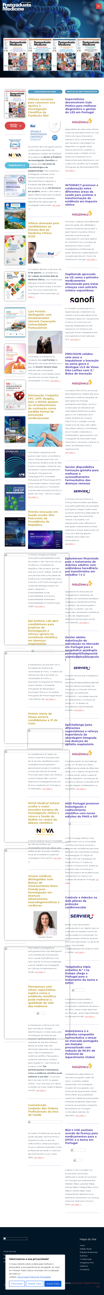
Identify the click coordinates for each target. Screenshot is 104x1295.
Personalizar (17, 1284)
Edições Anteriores (88, 1252)
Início (82, 1245)
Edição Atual (85, 1249)
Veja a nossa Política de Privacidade (34, 1277)
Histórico (84, 1266)
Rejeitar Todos (34, 1284)
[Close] (62, 1257)
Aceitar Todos (53, 1284)
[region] (35, 1272)
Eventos (83, 1256)
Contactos (84, 1269)
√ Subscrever (86, 1259)
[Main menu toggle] (98, 6)
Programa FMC (87, 1263)
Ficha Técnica (9, 1251)
